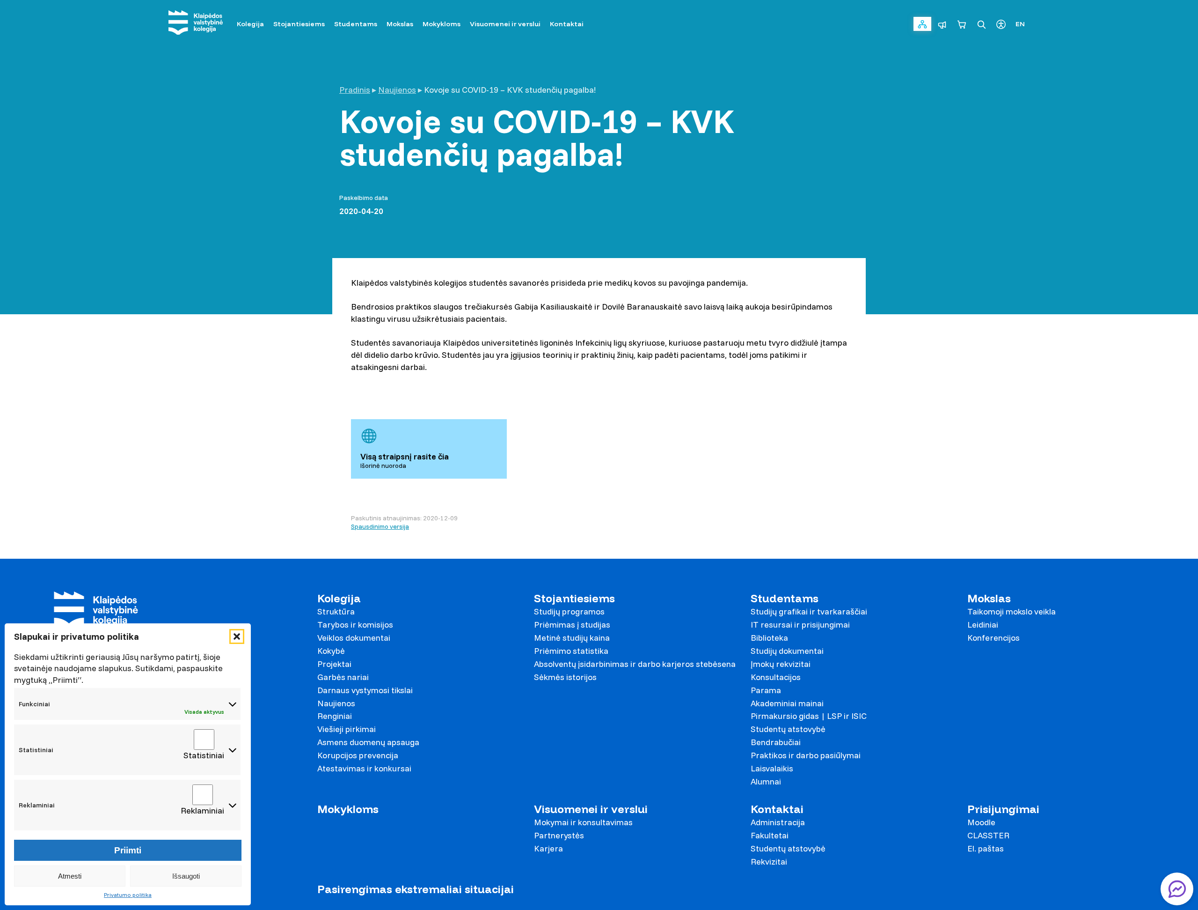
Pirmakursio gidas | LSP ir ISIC (809, 715)
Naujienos (397, 89)
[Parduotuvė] (962, 24)
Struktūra (336, 611)
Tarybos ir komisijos (355, 624)
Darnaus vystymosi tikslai (365, 690)
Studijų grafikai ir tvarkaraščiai (809, 611)
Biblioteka (769, 637)
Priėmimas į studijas (572, 624)
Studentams (784, 598)
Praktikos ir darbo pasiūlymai (806, 755)
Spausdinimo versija (380, 526)
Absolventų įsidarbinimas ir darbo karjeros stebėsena (635, 663)
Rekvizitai (769, 861)
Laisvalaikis (772, 768)
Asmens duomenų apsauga (368, 742)
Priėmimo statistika (571, 650)
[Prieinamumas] (1001, 24)
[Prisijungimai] (922, 24)
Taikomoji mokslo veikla (1011, 611)
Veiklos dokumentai (353, 637)
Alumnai (766, 781)
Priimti (127, 850)
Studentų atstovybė (788, 729)
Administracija (778, 822)
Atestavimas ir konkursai (364, 768)
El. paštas (985, 848)
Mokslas (989, 598)
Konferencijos (993, 637)
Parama (766, 690)
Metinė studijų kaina (572, 637)
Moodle (981, 822)
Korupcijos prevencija (357, 755)
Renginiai (334, 715)
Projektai (334, 663)
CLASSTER (988, 835)
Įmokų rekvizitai (781, 663)
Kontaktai (777, 809)
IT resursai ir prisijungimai (800, 624)
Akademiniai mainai (787, 703)
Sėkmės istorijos (565, 677)
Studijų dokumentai (787, 650)
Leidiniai (982, 624)
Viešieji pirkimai (346, 729)
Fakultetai (770, 835)
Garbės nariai (343, 677)
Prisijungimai (1003, 809)
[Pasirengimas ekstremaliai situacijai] (942, 24)
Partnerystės (559, 835)
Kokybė (331, 650)
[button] (236, 636)
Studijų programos (569, 611)
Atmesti (69, 876)
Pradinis (354, 89)
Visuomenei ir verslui (591, 809)
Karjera (548, 848)
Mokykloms (348, 809)
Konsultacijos (776, 677)
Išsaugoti (186, 876)
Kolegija (339, 598)
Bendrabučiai (776, 742)
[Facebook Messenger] (1177, 889)
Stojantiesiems (574, 598)
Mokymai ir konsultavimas (583, 822)
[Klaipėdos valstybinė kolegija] (195, 23)
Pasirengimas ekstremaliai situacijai (415, 889)
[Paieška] (981, 24)
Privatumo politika (128, 894)
